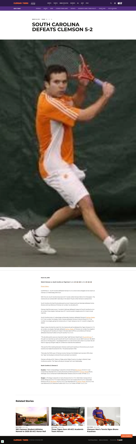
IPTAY (87, 3)
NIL (78, 3)
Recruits (72, 3)
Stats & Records (112, 8)
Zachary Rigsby (90, 317)
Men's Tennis (19, 427)
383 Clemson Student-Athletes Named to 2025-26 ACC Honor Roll (31, 430)
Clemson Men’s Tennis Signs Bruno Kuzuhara (102, 430)
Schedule (115, 3)
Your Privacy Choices (92, 440)
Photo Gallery (45, 286)
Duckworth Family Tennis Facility (87, 8)
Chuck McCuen (87, 337)
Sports (49, 3)
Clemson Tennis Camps (62, 8)
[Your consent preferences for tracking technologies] (2, 441)
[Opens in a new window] (119, 3)
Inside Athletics (64, 3)
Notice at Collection (103, 440)
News (51, 8)
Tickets (55, 3)
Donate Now (102, 8)
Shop (82, 3)
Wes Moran (78, 370)
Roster (45, 8)
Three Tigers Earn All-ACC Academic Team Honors (67, 430)
